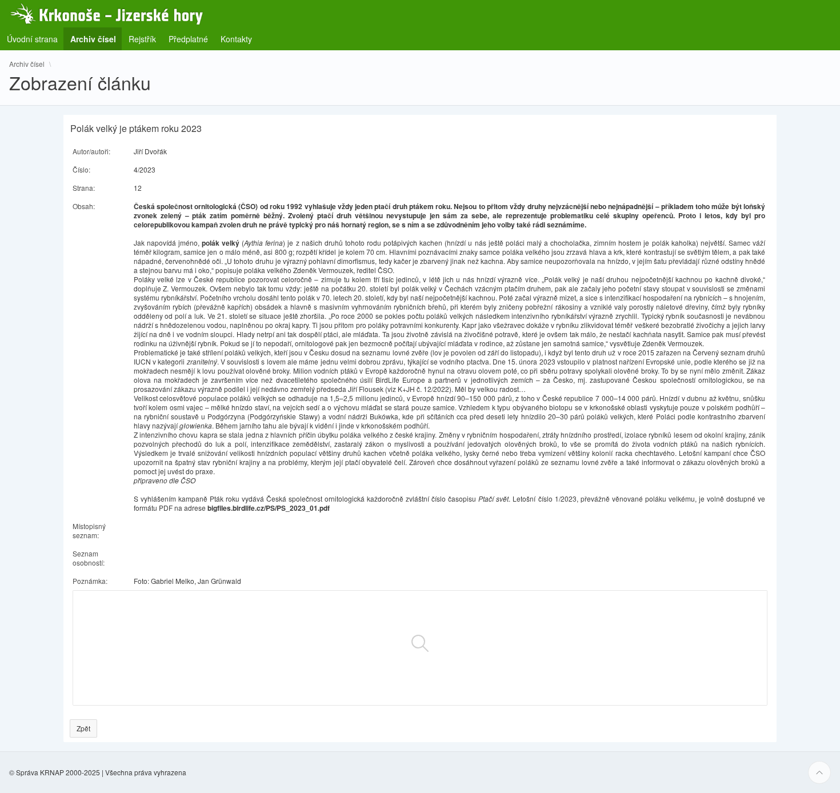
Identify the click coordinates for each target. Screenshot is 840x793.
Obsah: (84, 206)
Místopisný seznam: (89, 530)
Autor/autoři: (91, 151)
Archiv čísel (27, 64)
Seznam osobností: (89, 557)
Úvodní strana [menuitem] (32, 39)
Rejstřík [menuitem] (142, 39)
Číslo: (81, 169)
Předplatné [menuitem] (188, 39)
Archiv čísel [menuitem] (96, 39)
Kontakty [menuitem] (236, 39)
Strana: (84, 188)
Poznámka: (90, 581)
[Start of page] (819, 772)
